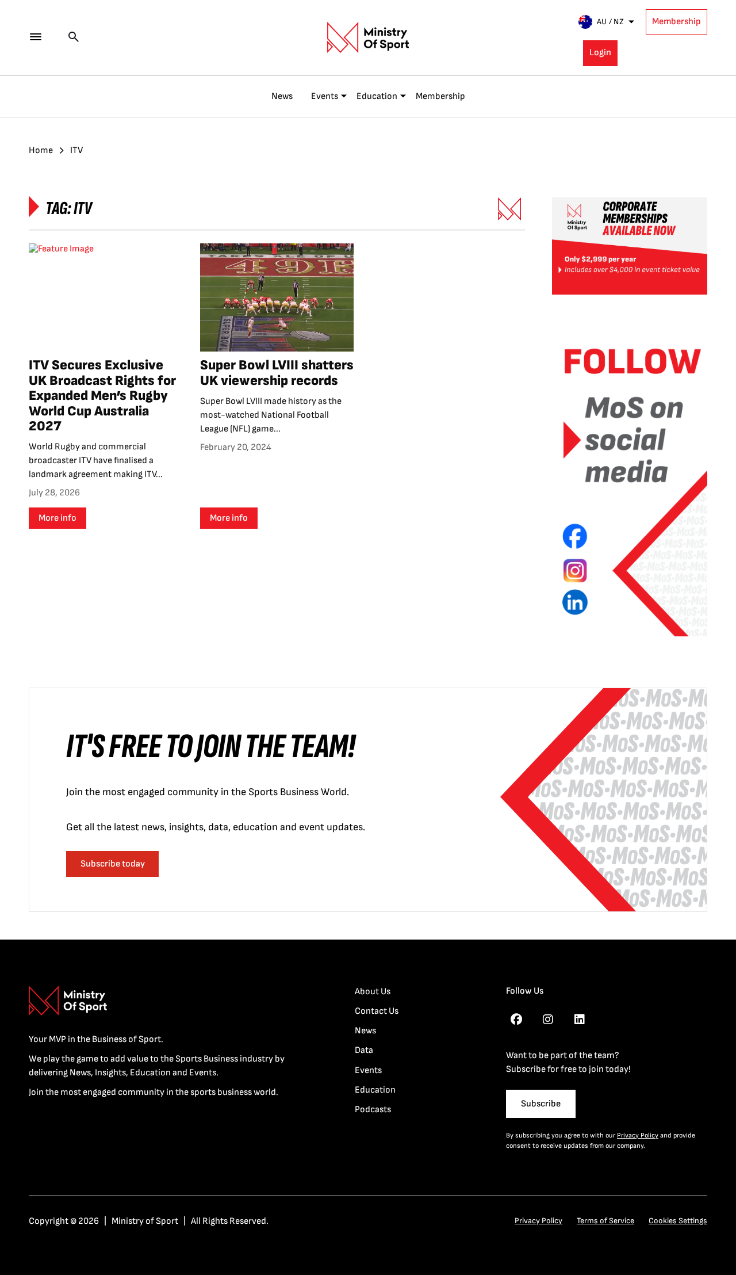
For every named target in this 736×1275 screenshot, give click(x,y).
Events (324, 96)
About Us (372, 991)
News (282, 96)
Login (600, 52)
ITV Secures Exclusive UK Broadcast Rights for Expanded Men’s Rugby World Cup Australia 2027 (102, 395)
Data (364, 1050)
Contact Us (376, 1011)
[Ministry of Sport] (368, 37)
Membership (676, 21)
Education (376, 96)
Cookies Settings (678, 1221)
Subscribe (541, 1103)
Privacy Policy (637, 1135)
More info (57, 518)
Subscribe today (112, 863)
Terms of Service (605, 1221)
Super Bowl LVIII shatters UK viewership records (277, 372)
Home (41, 150)
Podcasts (373, 1109)
